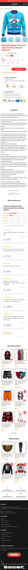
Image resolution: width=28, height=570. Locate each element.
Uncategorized (8, 8)
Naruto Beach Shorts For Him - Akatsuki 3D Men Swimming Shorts (7, 425)
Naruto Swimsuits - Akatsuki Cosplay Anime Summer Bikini (20, 404)
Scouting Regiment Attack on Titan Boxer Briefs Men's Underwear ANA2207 (7, 383)
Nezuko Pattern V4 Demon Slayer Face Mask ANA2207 (20, 383)
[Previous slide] (2, 23)
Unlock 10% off (3, 564)
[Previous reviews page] (18, 336)
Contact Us (3, 538)
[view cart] (26, 4)
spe (14, 192)
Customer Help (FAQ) (5, 540)
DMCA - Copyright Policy (6, 524)
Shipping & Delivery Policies (6, 532)
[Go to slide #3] (18, 39)
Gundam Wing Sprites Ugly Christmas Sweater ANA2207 (20, 477)
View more (14, 433)
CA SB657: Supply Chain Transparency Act (10, 526)
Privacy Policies (4, 522)
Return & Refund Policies (6, 536)
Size (2, 58)
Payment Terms (4, 534)
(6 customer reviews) (12, 53)
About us (3, 519)
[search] (24, 4)
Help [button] (25, 568)
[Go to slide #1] (4, 39)
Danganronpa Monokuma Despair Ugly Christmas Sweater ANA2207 (7, 477)
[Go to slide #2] (11, 39)
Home (2, 8)
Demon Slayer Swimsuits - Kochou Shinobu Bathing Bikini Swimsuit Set (20, 425)
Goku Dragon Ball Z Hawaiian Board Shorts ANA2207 (6, 404)
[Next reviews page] (25, 336)
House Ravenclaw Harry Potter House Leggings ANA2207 (20, 456)
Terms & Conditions (5, 520)
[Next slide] (25, 23)
